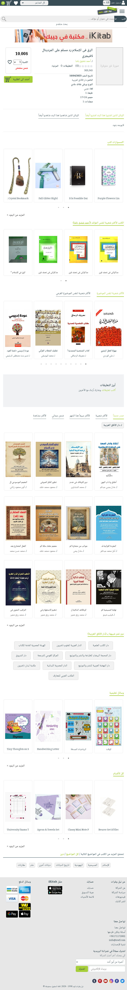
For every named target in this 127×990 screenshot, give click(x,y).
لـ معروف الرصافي (78, 356)
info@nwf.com (117, 940)
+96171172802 (117, 936)
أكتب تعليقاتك (109, 390)
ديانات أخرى (45, 865)
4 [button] (71, 364)
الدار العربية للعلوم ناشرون (69, 645)
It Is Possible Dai (78, 199)
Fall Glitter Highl (48, 199)
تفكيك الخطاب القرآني (48, 351)
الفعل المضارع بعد (18, 546)
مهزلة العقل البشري (109, 351)
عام (32, 865)
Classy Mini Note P (78, 830)
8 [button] (51, 364)
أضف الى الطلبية (21, 79)
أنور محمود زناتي (17, 487)
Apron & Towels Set (48, 830)
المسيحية (92, 865)
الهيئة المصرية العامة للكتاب (32, 645)
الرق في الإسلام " (18, 273)
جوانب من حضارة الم (78, 546)
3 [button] (58, 207)
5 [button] (66, 364)
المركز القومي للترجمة (48, 655)
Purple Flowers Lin (109, 199)
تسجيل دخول (116, 3)
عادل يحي (77, 551)
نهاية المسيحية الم (108, 610)
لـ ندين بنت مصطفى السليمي (18, 356)
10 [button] (41, 364)
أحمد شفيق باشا (83, 61)
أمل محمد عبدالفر (107, 551)
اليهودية (79, 865)
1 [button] (68, 207)
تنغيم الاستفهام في (48, 610)
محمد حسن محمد (17, 551)
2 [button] (63, 207)
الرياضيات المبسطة (78, 749)
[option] (108, 175)
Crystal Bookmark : (17, 199)
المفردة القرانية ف (108, 546)
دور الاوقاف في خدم (78, 482)
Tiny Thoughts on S (18, 749)
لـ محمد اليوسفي (48, 356)
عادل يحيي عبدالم (107, 487)
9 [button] (46, 364)
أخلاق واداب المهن (109, 482)
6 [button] (61, 364)
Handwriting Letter (48, 749)
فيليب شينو (108, 615)
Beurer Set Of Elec (109, 830)
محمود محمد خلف (47, 487)
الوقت (108, 749)
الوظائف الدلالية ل (78, 610)
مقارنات (21, 865)
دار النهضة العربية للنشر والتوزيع (94, 665)
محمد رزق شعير (77, 615)
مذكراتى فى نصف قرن (108, 273)
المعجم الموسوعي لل (18, 482)
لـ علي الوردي (108, 356)
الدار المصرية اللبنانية (57, 665)
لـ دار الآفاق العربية (113, 425)
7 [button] (56, 364)
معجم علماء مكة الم (48, 546)
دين (62, 854)
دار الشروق (21, 655)
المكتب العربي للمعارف (63, 676)
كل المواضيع (72, 854)
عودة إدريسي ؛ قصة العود (18, 351)
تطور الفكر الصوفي (48, 482)
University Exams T (18, 830)
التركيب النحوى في (18, 610)
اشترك (82, 969)
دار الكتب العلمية (101, 645)
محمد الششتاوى (77, 487)
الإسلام (106, 865)
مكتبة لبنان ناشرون (27, 665)
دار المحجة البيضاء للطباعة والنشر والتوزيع (90, 655)
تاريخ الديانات (62, 865)
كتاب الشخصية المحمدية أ (78, 351)
